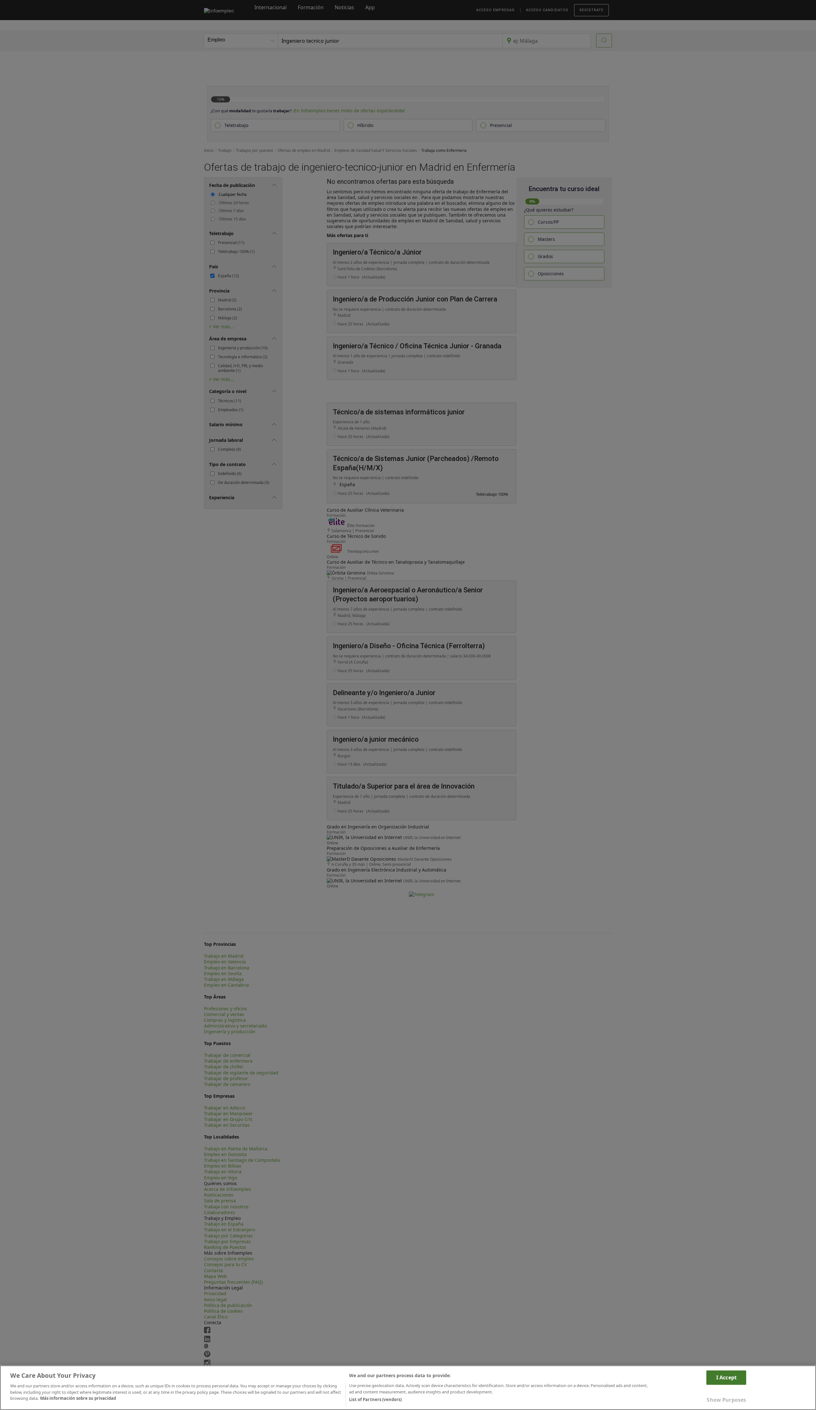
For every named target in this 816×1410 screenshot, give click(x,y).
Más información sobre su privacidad (78, 1398)
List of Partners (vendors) (375, 1399)
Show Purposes (726, 1399)
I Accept (726, 1377)
